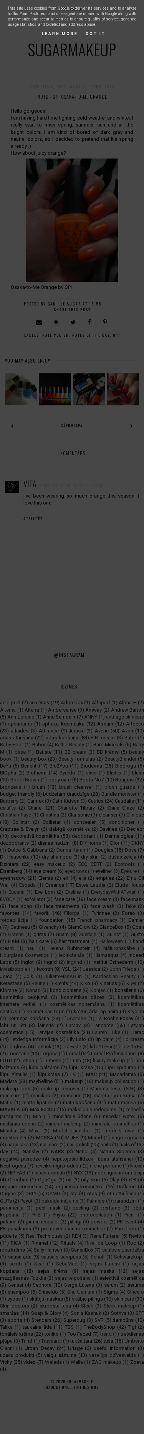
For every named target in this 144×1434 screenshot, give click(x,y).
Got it (96, 34)
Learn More (60, 34)
